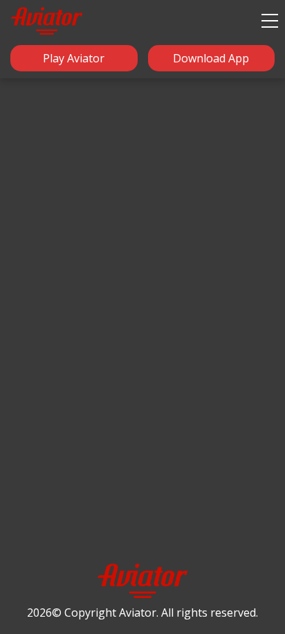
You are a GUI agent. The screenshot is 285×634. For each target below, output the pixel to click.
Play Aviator (73, 58)
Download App (211, 58)
